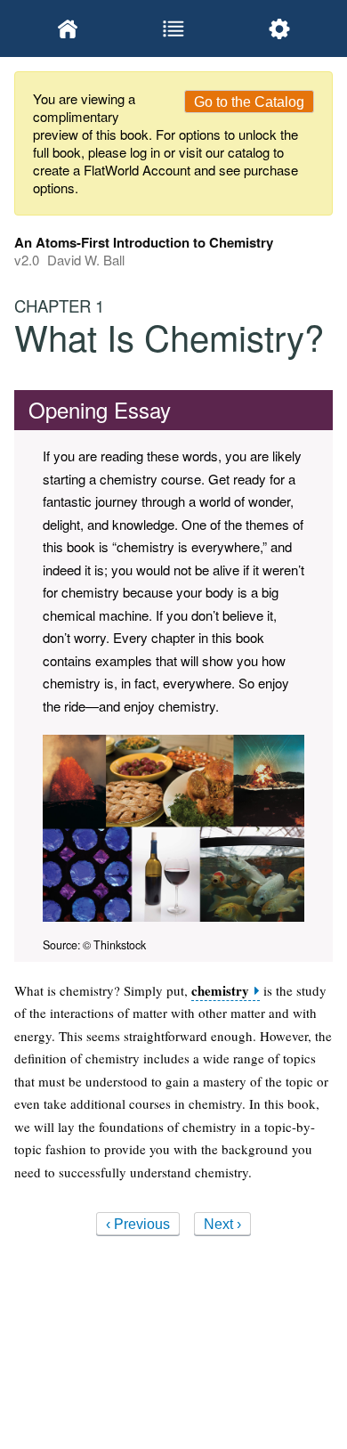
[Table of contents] (173, 28)
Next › (222, 1224)
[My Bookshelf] (67, 28)
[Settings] (280, 28)
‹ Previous (138, 1224)
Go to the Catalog (249, 102)
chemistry (220, 991)
